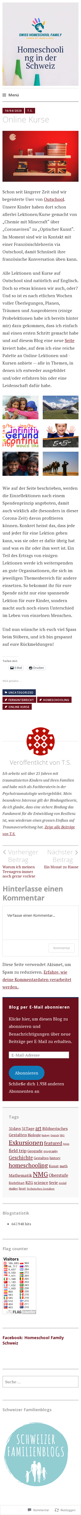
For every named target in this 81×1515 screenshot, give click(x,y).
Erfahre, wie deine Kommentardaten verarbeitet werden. (36, 979)
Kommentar (61, 948)
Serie (53, 1182)
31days (15, 1128)
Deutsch (55, 1135)
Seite (69, 340)
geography (50, 1151)
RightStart (17, 1183)
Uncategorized (21, 692)
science (41, 1182)
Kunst (54, 1165)
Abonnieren (26, 1073)
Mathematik (20, 1175)
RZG (29, 1182)
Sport (22, 1188)
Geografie (35, 1151)
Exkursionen (26, 1142)
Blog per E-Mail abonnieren (39, 1007)
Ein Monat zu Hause (61, 858)
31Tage (28, 1128)
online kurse (19, 707)
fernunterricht (21, 700)
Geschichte (21, 1157)
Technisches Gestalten (40, 1188)
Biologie (34, 1134)
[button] (20, 408)
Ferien (66, 1143)
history (55, 1158)
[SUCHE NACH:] (40, 1382)
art (38, 1128)
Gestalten (41, 1158)
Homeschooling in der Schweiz (40, 57)
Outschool (54, 199)
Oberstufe (58, 1175)
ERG (62, 1135)
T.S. (30, 111)
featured (53, 1143)
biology (46, 1135)
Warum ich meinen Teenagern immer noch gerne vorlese (20, 863)
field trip (18, 1151)
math (64, 1166)
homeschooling (56, 700)
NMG (40, 1174)
